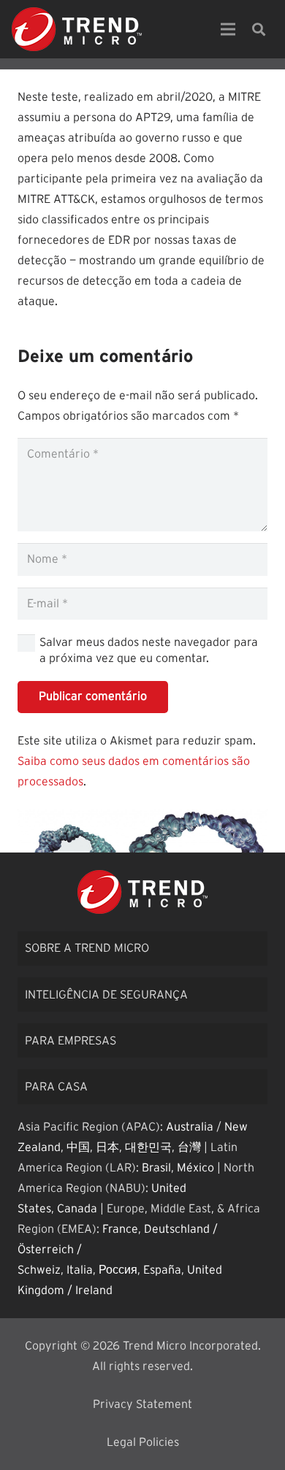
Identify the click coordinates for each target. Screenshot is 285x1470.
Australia (189, 1127)
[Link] (77, 29)
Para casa (56, 1087)
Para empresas (70, 1041)
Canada (77, 1209)
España (162, 1270)
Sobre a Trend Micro (87, 948)
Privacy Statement (142, 1404)
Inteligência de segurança (106, 995)
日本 (107, 1147)
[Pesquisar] (258, 29)
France (120, 1229)
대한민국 (148, 1147)
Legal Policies (143, 1442)
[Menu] (228, 29)
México (195, 1168)
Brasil (156, 1168)
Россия (118, 1270)
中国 (78, 1147)
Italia (79, 1270)
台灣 (189, 1147)
